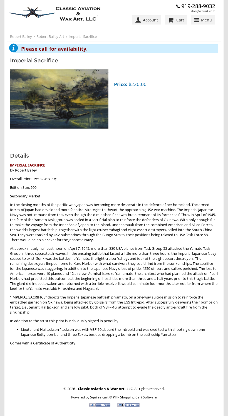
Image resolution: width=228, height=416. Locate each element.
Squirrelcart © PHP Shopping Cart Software (123, 397)
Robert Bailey (21, 36)
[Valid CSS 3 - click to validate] (128, 405)
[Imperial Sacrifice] (59, 99)
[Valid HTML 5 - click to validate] (100, 405)
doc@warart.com (203, 11)
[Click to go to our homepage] (56, 14)
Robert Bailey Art (50, 36)
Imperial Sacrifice (83, 36)
